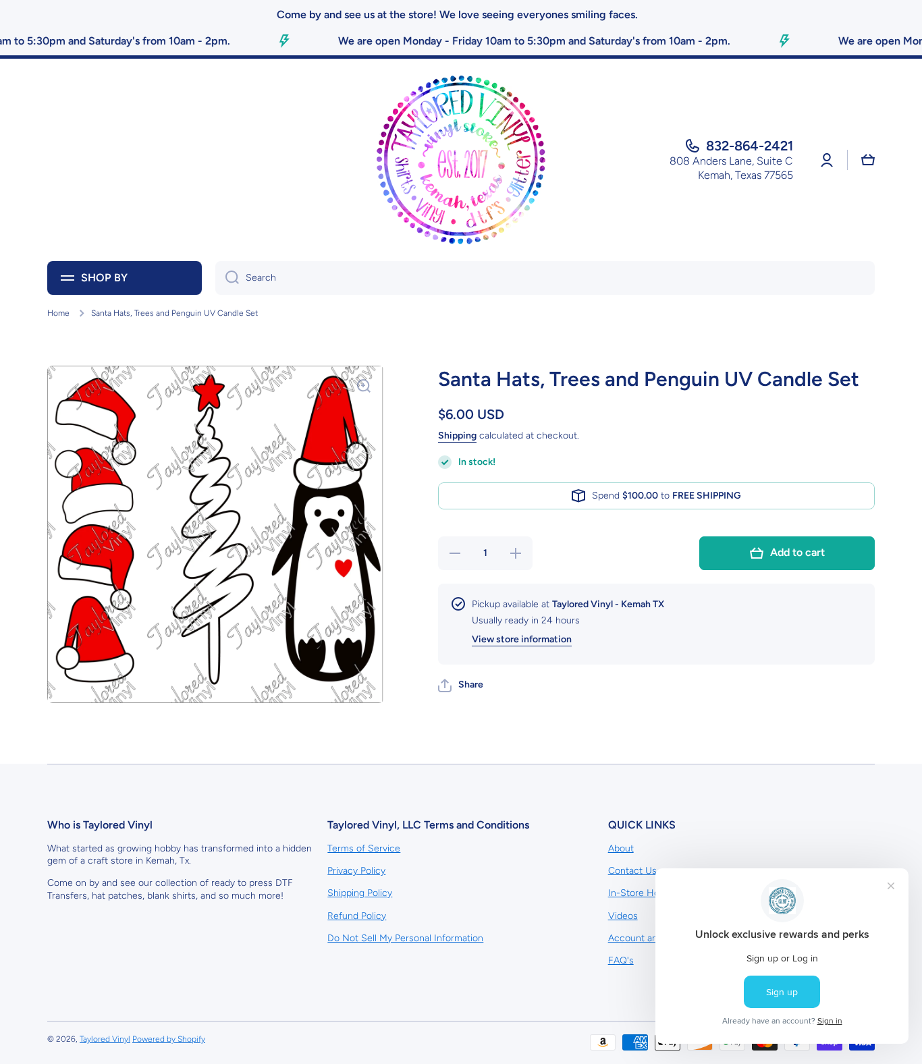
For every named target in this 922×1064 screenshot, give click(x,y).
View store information (522, 640)
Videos (623, 916)
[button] (460, 685)
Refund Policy (356, 916)
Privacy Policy (356, 870)
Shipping (457, 435)
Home (58, 313)
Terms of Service (363, 848)
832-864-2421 (749, 146)
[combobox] (545, 278)
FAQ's (621, 960)
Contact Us (632, 870)
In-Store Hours (640, 893)
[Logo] (461, 160)
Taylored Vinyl (105, 1039)
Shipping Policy (359, 893)
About (621, 848)
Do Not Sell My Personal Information (405, 938)
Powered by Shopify (168, 1039)
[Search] (227, 278)
